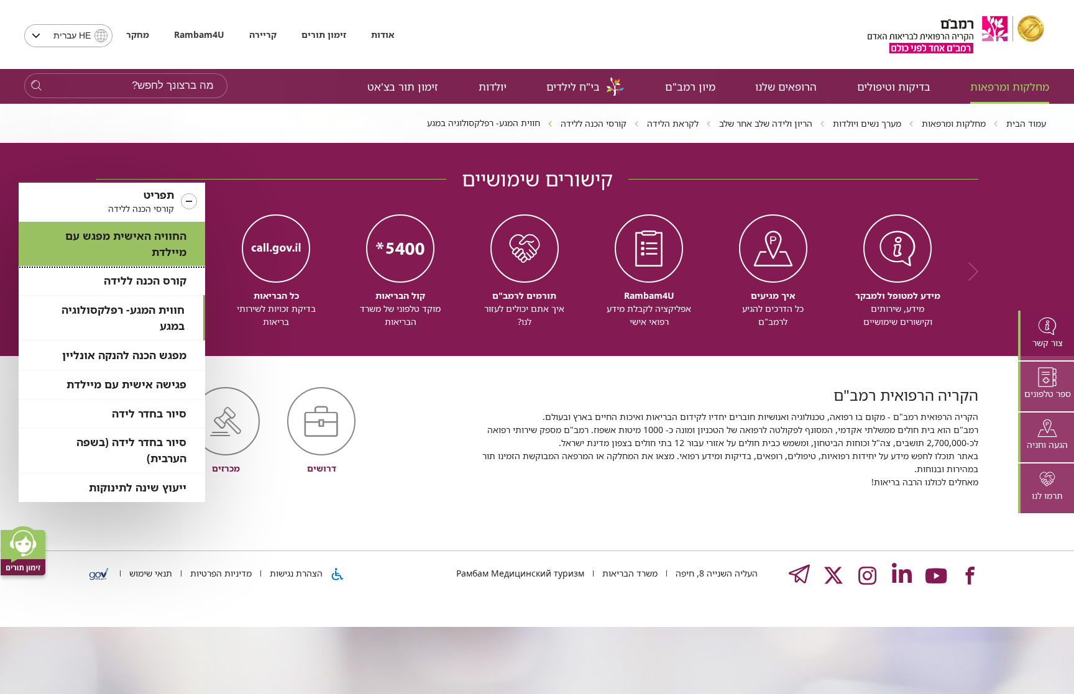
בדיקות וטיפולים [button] (893, 87)
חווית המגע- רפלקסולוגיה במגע (123, 318)
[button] (112, 202)
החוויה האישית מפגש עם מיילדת (125, 244)
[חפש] (36, 86)
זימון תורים (323, 34)
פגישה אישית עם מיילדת (126, 384)
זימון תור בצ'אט (402, 87)
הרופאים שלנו (786, 87)
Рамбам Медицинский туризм (520, 573)
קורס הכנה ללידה (145, 280)
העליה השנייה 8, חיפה (715, 573)
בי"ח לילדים (573, 87)
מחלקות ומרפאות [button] (1009, 87)
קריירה (263, 34)
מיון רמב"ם (690, 87)
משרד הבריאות (629, 573)
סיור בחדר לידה (149, 413)
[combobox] (68, 36)
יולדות (493, 87)
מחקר (137, 34)
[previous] (968, 271)
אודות (382, 34)
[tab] (1046, 335)
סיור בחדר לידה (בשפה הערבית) (131, 450)
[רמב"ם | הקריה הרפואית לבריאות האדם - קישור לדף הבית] (956, 34)
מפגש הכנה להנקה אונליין (124, 355)
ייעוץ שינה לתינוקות (137, 487)
